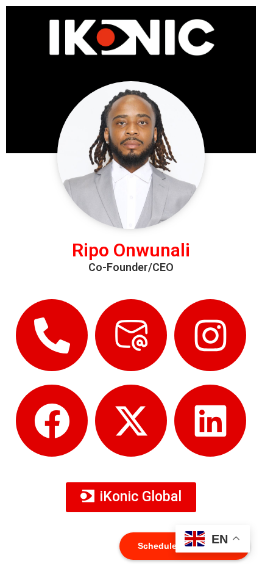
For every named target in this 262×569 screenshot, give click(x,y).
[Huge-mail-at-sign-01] (131, 335)
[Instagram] (210, 335)
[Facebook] (52, 421)
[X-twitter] (131, 421)
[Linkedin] (210, 421)
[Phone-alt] (52, 335)
